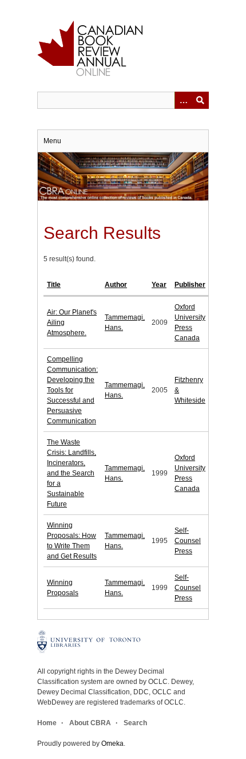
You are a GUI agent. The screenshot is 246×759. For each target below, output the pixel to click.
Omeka (112, 744)
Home (47, 723)
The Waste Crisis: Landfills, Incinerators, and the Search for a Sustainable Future (71, 473)
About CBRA (90, 723)
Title (54, 285)
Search (135, 723)
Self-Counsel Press (187, 540)
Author (116, 285)
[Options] (183, 100)
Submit (200, 100)
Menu (52, 141)
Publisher (189, 285)
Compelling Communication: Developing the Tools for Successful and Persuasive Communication (72, 390)
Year (159, 285)
